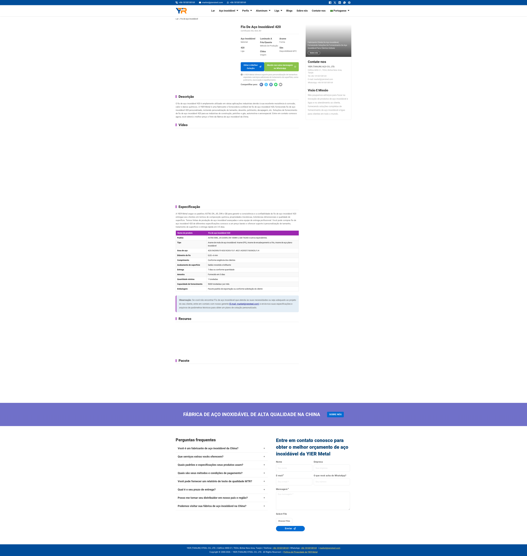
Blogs (289, 10)
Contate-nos (319, 10)
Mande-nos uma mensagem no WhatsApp (280, 66)
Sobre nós (302, 10)
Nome (279, 462)
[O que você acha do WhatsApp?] (344, 3)
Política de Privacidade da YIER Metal (300, 552)
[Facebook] (329, 3)
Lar (213, 10)
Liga (276, 10)
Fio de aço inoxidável (189, 19)
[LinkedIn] (339, 3)
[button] (222, 448)
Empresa (318, 462)
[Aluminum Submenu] (269, 10)
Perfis (245, 10)
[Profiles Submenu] (251, 10)
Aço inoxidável (227, 10)
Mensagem (282, 489)
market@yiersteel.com (329, 548)
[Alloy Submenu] (281, 10)
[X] (334, 3)
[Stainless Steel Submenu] (237, 10)
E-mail (279, 475)
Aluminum (261, 10)
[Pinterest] (349, 3)
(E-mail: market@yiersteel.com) (244, 304)
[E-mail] (280, 84)
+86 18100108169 (281, 548)
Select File (281, 514)
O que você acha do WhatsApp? (330, 475)
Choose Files (284, 521)
